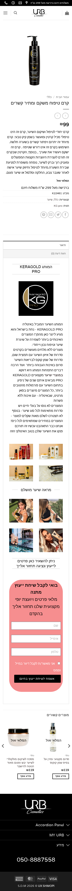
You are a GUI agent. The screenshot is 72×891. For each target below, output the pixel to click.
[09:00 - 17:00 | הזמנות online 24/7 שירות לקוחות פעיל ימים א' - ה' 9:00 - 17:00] (13, 3)
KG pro (58, 205)
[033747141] (5, 3)
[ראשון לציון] (26, 3)
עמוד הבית (62, 97)
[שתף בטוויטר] (58, 214)
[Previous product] (57, 116)
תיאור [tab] (63, 245)
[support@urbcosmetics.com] (20, 3)
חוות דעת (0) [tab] (58, 253)
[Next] (3, 753)
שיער (49, 199)
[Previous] (68, 753)
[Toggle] (68, 825)
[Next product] (65, 116)
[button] (67, 13)
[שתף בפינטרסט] (43, 214)
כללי (49, 97)
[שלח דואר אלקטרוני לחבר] (51, 214)
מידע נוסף (60, 776)
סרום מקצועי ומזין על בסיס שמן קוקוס (56, 760)
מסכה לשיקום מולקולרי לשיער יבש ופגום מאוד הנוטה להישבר (20, 762)
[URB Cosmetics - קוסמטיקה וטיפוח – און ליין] (39, 13)
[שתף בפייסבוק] (65, 214)
